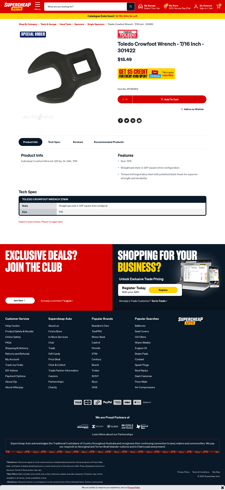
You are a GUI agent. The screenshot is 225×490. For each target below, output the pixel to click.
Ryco (95, 381)
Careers (53, 376)
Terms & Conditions (201, 472)
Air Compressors (145, 387)
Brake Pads (141, 353)
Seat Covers (142, 331)
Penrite (96, 348)
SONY (95, 376)
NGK (94, 387)
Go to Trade (158, 300)
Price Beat (54, 359)
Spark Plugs (142, 364)
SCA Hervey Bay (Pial (179, 8)
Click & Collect (56, 364)
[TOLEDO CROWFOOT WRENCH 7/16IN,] (64, 75)
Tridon (95, 370)
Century (96, 359)
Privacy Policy (133, 487)
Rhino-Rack (98, 337)
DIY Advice (11, 370)
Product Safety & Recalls (19, 331)
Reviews (78, 142)
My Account (12, 359)
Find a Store (55, 331)
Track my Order (14, 364)
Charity (52, 387)
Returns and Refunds (17, 353)
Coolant (139, 359)
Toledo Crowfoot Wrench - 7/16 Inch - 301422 (130, 24)
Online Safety (13, 337)
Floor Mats (141, 381)
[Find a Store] (165, 6)
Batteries (140, 325)
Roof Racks (141, 370)
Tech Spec (54, 142)
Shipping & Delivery (16, 348)
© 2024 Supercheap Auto (208, 476)
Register (163, 289)
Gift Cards (54, 353)
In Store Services (58, 337)
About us (53, 325)
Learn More (167, 75)
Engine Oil (141, 348)
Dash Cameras (143, 376)
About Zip (11, 381)
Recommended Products (109, 142)
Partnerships (56, 381)
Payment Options (15, 376)
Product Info (30, 142)
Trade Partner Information (63, 370)
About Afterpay (14, 387)
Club (51, 342)
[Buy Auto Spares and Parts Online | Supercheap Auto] (17, 6)
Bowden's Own (100, 325)
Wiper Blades (143, 342)
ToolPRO (97, 331)
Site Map (216, 472)
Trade (51, 348)
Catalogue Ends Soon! (112, 16)
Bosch (95, 364)
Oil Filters (140, 337)
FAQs (8, 342)
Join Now (19, 300)
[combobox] (125, 99)
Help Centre (12, 325)
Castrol (96, 342)
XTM (94, 353)
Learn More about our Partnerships (112, 434)
